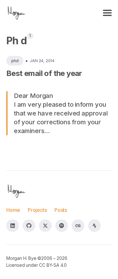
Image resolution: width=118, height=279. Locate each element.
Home (13, 210)
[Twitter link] (45, 225)
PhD (14, 60)
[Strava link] (94, 225)
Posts (60, 210)
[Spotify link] (61, 225)
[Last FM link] (78, 225)
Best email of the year (44, 73)
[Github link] (29, 225)
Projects (37, 210)
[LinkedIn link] (12, 225)
